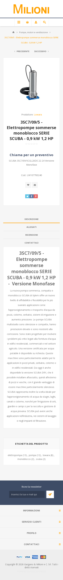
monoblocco (24, 459)
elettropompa (15, 455)
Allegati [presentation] (31, 227)
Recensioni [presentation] (31, 234)
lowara (46, 455)
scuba (39, 459)
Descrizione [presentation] (31, 219)
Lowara (38, 114)
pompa (32, 455)
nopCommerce (38, 571)
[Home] (13, 32)
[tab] (31, 219)
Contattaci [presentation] (31, 242)
